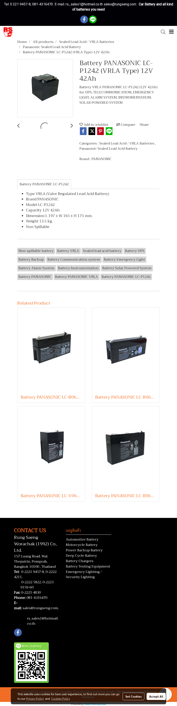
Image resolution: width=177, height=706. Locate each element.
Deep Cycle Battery (81, 556)
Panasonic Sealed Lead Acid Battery (108, 149)
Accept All (156, 696)
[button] (161, 32)
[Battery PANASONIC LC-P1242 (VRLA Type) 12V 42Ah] (45, 88)
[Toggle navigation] (171, 32)
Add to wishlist (95, 125)
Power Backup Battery (84, 550)
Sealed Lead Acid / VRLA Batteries (127, 143)
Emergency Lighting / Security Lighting (84, 574)
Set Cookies (133, 696)
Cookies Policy (60, 698)
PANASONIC (102, 159)
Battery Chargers (79, 561)
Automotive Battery (82, 539)
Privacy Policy (35, 698)
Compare (127, 125)
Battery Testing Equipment (88, 566)
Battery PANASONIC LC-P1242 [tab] (44, 184)
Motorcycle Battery (82, 545)
